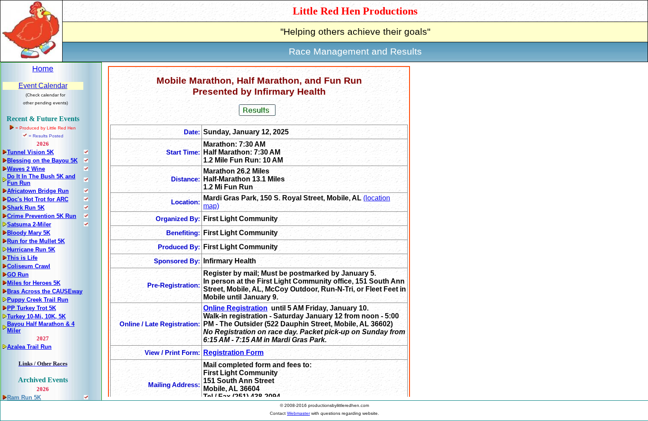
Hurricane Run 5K (31, 249)
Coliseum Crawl (28, 266)
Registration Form (233, 352)
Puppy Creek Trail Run (37, 299)
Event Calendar (43, 85)
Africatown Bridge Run (38, 191)
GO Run (18, 274)
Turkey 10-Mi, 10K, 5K (36, 316)
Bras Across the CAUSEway (44, 291)
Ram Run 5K (24, 397)
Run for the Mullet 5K (36, 241)
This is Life (22, 258)
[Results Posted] (86, 151)
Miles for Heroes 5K (33, 283)
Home (42, 68)
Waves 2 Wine (26, 169)
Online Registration (235, 308)
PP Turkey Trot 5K (31, 308)
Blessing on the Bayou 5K (42, 160)
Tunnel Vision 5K (30, 152)
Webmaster (298, 413)
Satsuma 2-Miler (29, 224)
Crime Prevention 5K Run (41, 216)
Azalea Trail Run (29, 346)
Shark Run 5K (26, 207)
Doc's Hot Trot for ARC (37, 199)
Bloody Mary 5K (28, 232)
